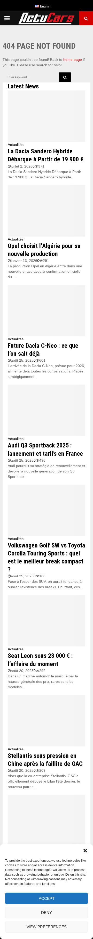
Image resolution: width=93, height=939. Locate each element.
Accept (47, 898)
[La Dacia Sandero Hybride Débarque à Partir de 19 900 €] (46, 116)
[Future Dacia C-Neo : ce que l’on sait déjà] (46, 310)
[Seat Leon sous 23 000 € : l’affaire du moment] (46, 620)
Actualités (16, 145)
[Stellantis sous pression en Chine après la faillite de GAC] (46, 720)
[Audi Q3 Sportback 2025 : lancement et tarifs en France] (46, 410)
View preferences (47, 927)
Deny (46, 912)
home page (72, 59)
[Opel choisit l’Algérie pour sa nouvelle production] (46, 211)
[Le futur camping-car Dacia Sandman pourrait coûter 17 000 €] (46, 820)
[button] (85, 850)
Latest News (23, 86)
